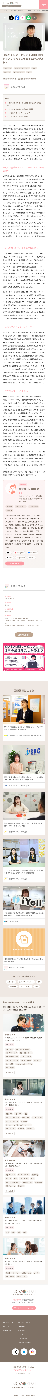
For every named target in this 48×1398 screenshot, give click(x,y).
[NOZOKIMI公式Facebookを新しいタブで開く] (24, 1351)
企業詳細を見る (24, 635)
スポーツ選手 (10, 1068)
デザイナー (30, 1129)
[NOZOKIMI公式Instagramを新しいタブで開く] (32, 1351)
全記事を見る (14, 563)
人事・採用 (10, 982)
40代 (19, 1232)
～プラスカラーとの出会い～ (18, 116)
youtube (22, 558)
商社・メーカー (26, 1060)
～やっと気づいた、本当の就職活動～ (21, 109)
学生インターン (25, 986)
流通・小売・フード (26, 1053)
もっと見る (9, 1072)
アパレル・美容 (26, 1057)
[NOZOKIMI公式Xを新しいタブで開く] (15, 1351)
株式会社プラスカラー (27, 496)
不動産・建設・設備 (12, 1057)
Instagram (20, 553)
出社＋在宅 (38, 1182)
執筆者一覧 (7, 1330)
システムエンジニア (12, 1121)
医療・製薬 (9, 1064)
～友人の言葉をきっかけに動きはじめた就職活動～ (24, 104)
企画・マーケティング (26, 982)
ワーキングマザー (23, 1175)
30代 (13, 1232)
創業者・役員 (26, 1273)
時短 (15, 1179)
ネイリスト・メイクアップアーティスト (18, 1125)
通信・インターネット (22, 1049)
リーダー (36, 1273)
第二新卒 (21, 1186)
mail (32, 558)
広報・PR (13, 986)
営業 (39, 982)
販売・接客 (25, 1118)
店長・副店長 (10, 1277)
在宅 (32, 1179)
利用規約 (21, 1330)
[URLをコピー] (34, 17)
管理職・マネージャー (13, 1273)
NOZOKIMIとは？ (24, 1323)
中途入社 (8, 1179)
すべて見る (9, 1044)
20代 (36, 986)
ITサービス (37, 1060)
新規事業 (21, 1129)
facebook (33, 553)
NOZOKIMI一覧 (8, 1323)
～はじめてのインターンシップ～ (19, 113)
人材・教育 (9, 1049)
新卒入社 (35, 1175)
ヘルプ (20, 1335)
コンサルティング (11, 1053)
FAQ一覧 (6, 1326)
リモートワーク (27, 1182)
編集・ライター (10, 1129)
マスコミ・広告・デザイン (23, 1064)
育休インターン (10, 1186)
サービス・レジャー (12, 1060)
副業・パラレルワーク (13, 1182)
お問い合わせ (22, 1338)
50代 (24, 1232)
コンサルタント (37, 1118)
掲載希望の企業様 (24, 1342)
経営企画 (24, 1121)
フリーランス (24, 1179)
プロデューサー (22, 1277)
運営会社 (21, 1326)
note (10, 558)
